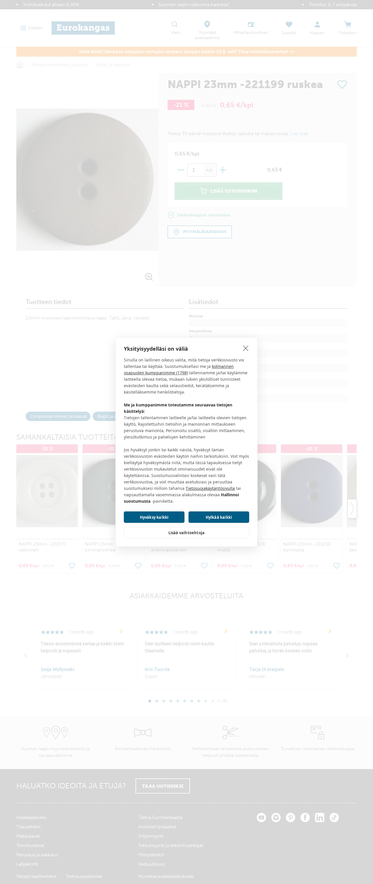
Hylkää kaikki (219, 517)
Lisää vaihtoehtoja (186, 532)
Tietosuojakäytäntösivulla (210, 488)
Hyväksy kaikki (154, 517)
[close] (245, 348)
